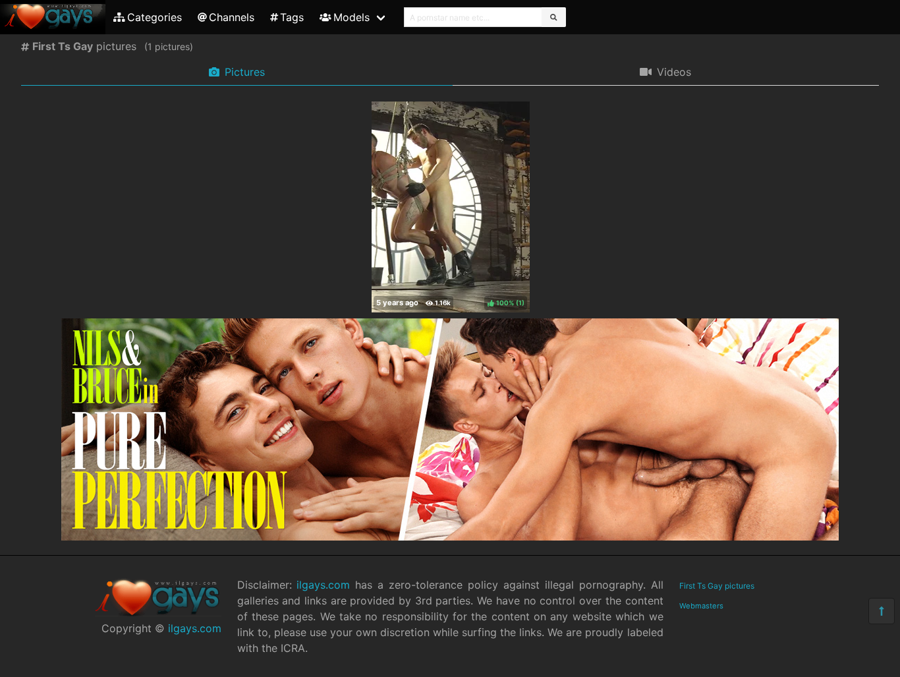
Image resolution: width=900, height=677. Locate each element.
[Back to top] (881, 611)
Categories (154, 17)
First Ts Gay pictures (716, 586)
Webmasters (701, 605)
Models (351, 17)
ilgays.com (194, 628)
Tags (292, 17)
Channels (231, 17)
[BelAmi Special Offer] (450, 536)
